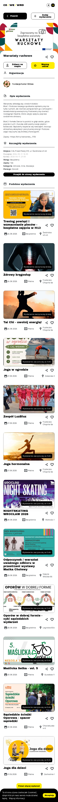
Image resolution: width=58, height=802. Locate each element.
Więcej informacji (17, 798)
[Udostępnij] (46, 57)
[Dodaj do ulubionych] (52, 57)
